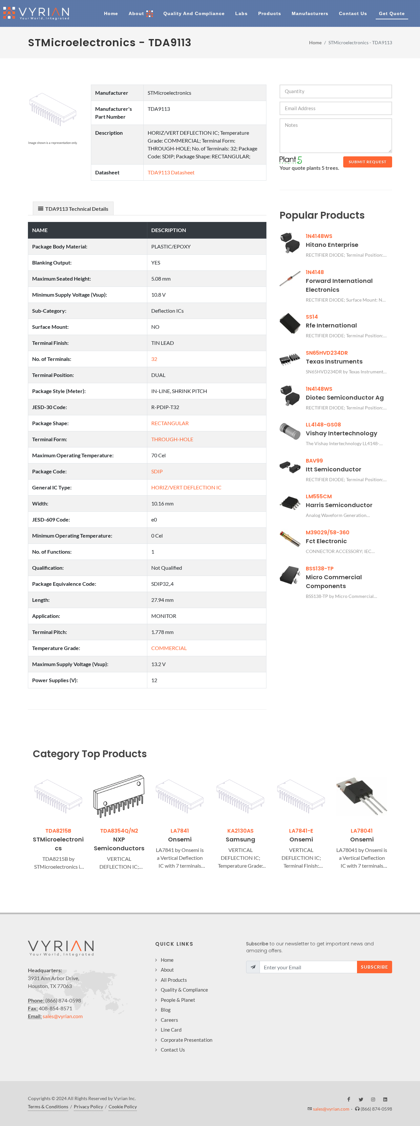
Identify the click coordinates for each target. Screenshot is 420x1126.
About (167, 970)
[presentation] (27, 821)
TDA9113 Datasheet (171, 172)
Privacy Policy (88, 1106)
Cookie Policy (123, 1106)
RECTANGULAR (170, 423)
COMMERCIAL (169, 648)
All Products (174, 980)
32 (154, 359)
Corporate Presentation (186, 1040)
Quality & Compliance (184, 990)
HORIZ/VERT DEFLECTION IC (186, 487)
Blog (166, 1010)
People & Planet (178, 1000)
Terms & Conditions (48, 1106)
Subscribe (374, 967)
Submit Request (368, 161)
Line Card (171, 1030)
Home (315, 42)
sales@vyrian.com (63, 1016)
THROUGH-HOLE (172, 439)
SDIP (157, 471)
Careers (169, 1020)
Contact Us (173, 1050)
